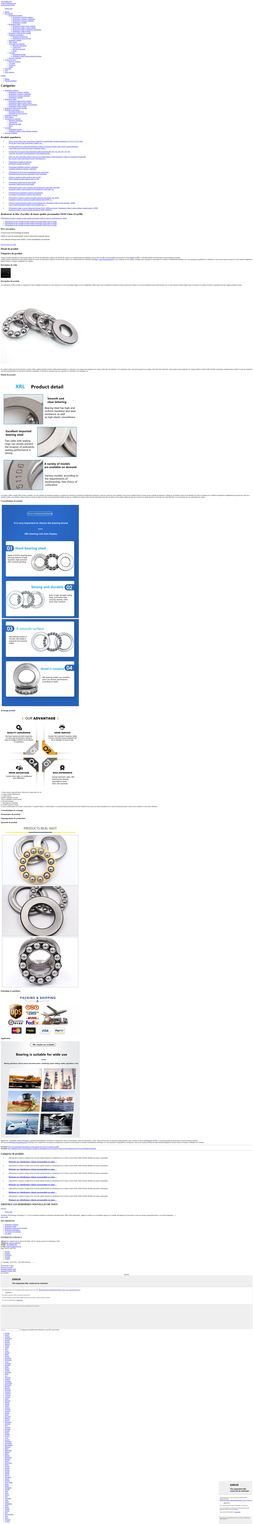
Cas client (12, 63)
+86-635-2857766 (14, 1243)
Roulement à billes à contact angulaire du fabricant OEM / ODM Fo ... (31, 210)
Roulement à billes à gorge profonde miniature (27, 56)
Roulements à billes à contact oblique (24, 28)
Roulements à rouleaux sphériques (23, 21)
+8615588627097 (6, 1)
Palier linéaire (13, 42)
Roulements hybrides (19, 54)
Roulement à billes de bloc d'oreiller (20, 33)
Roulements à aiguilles (20, 22)
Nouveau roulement (15, 58)
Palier (131, 257)
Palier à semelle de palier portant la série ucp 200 (24, 179)
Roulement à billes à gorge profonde (24, 26)
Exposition (12, 65)
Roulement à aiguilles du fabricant (19, 164)
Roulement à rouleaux (15, 15)
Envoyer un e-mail (6, 1267)
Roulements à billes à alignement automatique (27, 29)
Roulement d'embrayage (20, 37)
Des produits (9, 14)
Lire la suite (4, 1217)
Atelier (11, 67)
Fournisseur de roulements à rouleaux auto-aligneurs (25, 194)
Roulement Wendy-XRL (8, 1269)
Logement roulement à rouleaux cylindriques (23, 169)
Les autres (12, 53)
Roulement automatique (16, 35)
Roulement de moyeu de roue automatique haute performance (28, 174)
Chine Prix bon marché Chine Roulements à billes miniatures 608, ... (30, 153)
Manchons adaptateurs (20, 45)
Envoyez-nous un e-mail (8, 244)
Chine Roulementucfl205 (106, 259)
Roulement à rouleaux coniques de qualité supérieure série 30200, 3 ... (30, 199)
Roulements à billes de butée (21, 31)
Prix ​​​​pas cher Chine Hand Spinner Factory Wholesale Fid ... (27, 158)
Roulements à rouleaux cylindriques (24, 19)
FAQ (6, 70)
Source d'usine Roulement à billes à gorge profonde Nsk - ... (27, 205)
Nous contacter (9, 72)
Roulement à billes (14, 24)
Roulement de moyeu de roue (22, 38)
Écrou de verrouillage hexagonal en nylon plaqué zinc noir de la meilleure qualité (33, 1147)
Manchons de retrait (19, 49)
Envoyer (3, 1208)
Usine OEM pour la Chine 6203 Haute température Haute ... (27, 148)
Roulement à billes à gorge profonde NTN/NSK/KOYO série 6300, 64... (31, 189)
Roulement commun (15, 40)
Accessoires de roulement (17, 44)
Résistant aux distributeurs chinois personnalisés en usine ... (33, 1162)
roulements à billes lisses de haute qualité (21, 184)
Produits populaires (11, 81)
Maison (7, 12)
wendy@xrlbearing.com (8, 3)
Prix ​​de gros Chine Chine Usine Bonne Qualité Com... (26, 143)
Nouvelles (8, 69)
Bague (15, 51)
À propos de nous (10, 60)
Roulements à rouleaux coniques (23, 17)
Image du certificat (14, 61)
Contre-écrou (17, 47)
